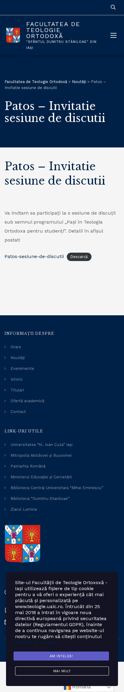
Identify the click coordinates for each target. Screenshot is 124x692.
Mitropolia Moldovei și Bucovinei (41, 455)
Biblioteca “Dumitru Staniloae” (40, 498)
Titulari (17, 390)
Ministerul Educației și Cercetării (41, 477)
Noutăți (18, 357)
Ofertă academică (27, 401)
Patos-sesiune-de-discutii (34, 256)
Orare (16, 347)
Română (81, 686)
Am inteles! (61, 656)
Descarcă (79, 256)
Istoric (17, 379)
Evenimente (22, 368)
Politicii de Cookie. (36, 642)
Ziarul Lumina (24, 509)
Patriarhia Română (28, 466)
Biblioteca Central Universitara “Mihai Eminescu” (57, 488)
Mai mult (62, 671)
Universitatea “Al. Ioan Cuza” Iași (42, 444)
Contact (18, 411)
